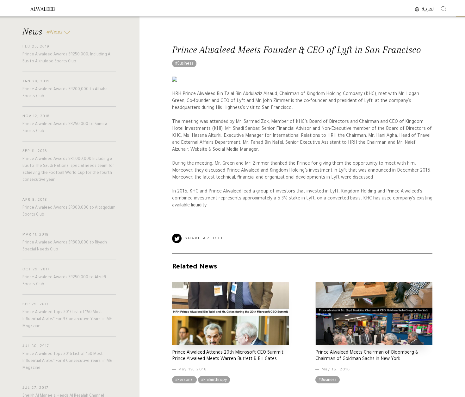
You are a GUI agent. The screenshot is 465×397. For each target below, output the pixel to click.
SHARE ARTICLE (204, 238)
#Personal (184, 380)
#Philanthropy (214, 380)
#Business (184, 64)
